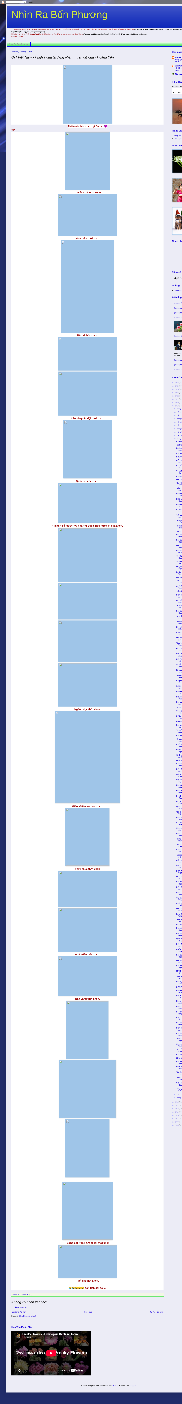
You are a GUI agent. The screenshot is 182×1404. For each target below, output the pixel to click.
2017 (177, 1105)
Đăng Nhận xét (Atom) (27, 1316)
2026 (177, 383)
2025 (177, 386)
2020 (177, 403)
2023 (177, 393)
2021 (177, 399)
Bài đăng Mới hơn (19, 1312)
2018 (177, 1102)
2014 (177, 1115)
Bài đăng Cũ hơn (156, 1312)
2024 (177, 389)
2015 (177, 1112)
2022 (177, 396)
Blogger (133, 1386)
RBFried (115, 1386)
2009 (177, 1122)
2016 (177, 1109)
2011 (177, 1119)
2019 (177, 406)
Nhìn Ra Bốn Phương (59, 14)
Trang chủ (88, 1312)
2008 (177, 1125)
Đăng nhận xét (20, 1307)
